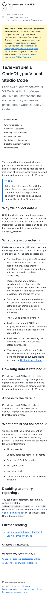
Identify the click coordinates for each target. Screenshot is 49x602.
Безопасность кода (15, 14)
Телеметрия (36, 20)
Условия (26, 586)
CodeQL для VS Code (16, 17)
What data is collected (19, 240)
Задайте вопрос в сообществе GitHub (22, 559)
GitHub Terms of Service (19, 535)
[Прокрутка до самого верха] (43, 596)
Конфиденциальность (12, 589)
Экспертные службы (12, 592)
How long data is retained (22, 369)
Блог (26, 592)
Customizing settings (31, 360)
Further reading (14, 525)
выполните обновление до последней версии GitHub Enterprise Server (21, 49)
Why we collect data (18, 208)
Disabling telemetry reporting (17, 491)
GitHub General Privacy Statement (24, 532)
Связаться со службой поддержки (21, 563)
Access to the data (17, 398)
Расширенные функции (17, 20)
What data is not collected (22, 424)
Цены (39, 589)
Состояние (29, 589)
